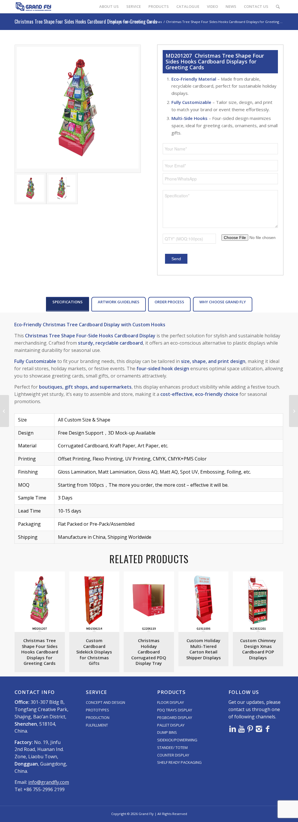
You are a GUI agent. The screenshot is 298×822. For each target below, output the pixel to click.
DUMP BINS (167, 732)
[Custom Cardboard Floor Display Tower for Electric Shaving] (293, 411)
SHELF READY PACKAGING (179, 762)
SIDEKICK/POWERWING (177, 740)
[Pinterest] (250, 728)
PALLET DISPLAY (171, 725)
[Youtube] (241, 728)
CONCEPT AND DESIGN (105, 702)
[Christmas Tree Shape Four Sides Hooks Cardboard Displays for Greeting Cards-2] (62, 188)
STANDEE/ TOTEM (172, 747)
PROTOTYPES (97, 710)
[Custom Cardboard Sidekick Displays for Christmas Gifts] (4, 411)
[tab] (67, 304)
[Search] (277, 6)
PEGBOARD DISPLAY (174, 717)
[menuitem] (109, 6)
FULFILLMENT (97, 725)
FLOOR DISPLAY (170, 702)
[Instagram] (259, 728)
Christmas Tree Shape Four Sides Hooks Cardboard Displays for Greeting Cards (86, 21)
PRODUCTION (97, 717)
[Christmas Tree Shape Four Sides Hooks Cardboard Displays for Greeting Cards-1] (78, 109)
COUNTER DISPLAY (173, 755)
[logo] (33, 6)
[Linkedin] (232, 728)
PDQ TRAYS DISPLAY (174, 710)
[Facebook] (267, 728)
